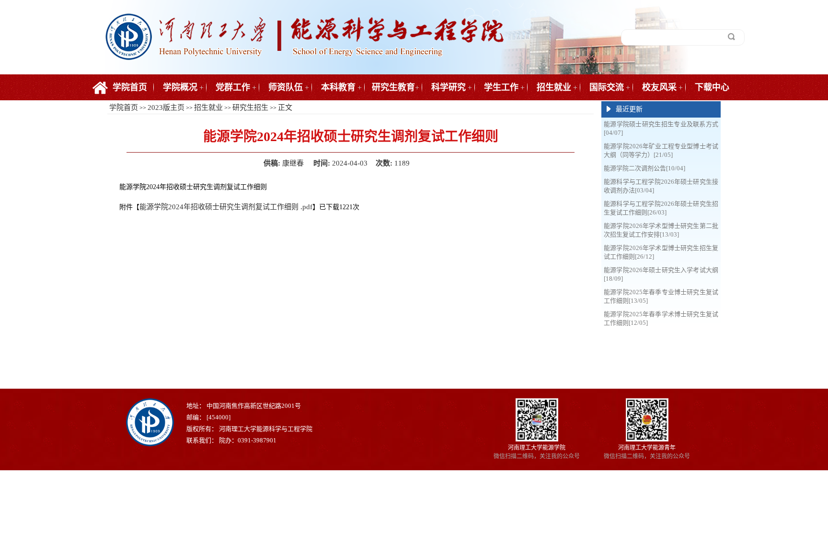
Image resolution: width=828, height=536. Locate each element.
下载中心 (712, 87)
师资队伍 (285, 87)
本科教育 (338, 87)
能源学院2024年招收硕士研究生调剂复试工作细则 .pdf (225, 207)
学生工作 (501, 87)
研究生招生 (250, 107)
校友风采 (659, 87)
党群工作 (233, 87)
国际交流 (606, 87)
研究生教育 (393, 87)
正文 (285, 107)
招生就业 (554, 87)
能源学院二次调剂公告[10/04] (644, 168)
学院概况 (180, 87)
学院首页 (130, 87)
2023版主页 (166, 107)
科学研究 (448, 87)
